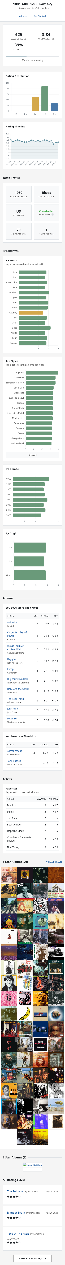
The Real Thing (15, 698)
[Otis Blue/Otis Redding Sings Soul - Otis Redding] (9, 1106)
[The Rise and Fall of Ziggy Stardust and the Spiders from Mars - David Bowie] (25, 1091)
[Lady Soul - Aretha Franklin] (56, 906)
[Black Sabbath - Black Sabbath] (56, 1044)
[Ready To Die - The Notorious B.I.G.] (9, 936)
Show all (33, 455)
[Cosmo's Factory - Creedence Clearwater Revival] (9, 1029)
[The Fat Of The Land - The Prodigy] (25, 1075)
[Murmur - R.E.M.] (40, 890)
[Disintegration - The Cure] (40, 967)
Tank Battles (14, 760)
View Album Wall (54, 861)
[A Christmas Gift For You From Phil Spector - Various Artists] (25, 967)
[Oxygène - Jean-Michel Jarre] (56, 1013)
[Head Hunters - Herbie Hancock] (9, 921)
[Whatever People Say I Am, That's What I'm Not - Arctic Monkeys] (25, 890)
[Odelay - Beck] (56, 890)
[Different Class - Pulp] (56, 967)
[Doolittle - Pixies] (56, 1060)
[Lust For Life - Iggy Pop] (9, 983)
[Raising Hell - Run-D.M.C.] (40, 1121)
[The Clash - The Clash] (40, 1091)
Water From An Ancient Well (15, 647)
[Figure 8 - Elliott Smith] (25, 998)
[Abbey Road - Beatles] (9, 906)
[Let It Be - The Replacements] (40, 936)
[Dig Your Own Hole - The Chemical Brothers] (25, 1106)
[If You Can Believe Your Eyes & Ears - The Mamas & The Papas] (9, 875)
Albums (23, 16)
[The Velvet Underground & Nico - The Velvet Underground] (25, 1013)
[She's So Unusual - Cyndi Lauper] (9, 1075)
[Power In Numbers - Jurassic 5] (40, 1137)
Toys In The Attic (18, 1233)
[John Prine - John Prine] (9, 1121)
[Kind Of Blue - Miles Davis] (40, 875)
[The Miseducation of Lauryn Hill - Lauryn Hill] (40, 1060)
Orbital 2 (12, 622)
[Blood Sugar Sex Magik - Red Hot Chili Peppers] (40, 906)
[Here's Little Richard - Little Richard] (9, 1091)
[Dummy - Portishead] (40, 1029)
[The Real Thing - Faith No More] (40, 983)
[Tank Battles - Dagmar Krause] (32, 1165)
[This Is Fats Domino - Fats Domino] (40, 921)
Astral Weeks (14, 750)
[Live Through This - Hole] (25, 1121)
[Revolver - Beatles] (56, 1091)
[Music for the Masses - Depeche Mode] (40, 1013)
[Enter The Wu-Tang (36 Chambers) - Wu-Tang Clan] (56, 1075)
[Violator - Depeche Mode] (9, 1044)
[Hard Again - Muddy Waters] (9, 967)
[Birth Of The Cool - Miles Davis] (25, 1137)
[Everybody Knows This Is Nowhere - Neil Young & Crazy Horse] (25, 1060)
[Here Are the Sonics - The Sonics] (9, 1013)
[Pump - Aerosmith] (56, 952)
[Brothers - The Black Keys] (40, 1044)
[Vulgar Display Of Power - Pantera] (56, 936)
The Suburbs (15, 1191)
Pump (10, 669)
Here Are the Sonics (18, 688)
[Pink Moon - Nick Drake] (25, 921)
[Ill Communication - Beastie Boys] (40, 1106)
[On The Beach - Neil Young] (56, 1106)
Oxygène (12, 659)
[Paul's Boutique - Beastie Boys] (56, 983)
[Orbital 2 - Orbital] (56, 875)
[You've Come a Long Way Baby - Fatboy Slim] (25, 1029)
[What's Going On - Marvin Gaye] (9, 1060)
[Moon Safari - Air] (25, 983)
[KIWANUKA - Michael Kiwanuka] (25, 875)
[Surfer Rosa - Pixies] (56, 1121)
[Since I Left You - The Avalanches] (25, 952)
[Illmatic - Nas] (56, 1029)
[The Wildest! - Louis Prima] (40, 998)
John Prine (13, 708)
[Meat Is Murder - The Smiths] (40, 952)
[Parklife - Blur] (9, 890)
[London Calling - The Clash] (25, 936)
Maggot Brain (16, 1212)
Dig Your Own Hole (17, 679)
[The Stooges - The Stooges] (40, 1075)
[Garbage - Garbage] (9, 998)
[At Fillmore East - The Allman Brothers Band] (56, 998)
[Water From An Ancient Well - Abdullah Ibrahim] (9, 952)
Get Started (40, 16)
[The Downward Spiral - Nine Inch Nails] (56, 921)
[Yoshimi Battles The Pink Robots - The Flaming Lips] (25, 906)
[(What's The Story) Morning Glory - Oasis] (25, 1044)
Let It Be (12, 718)
